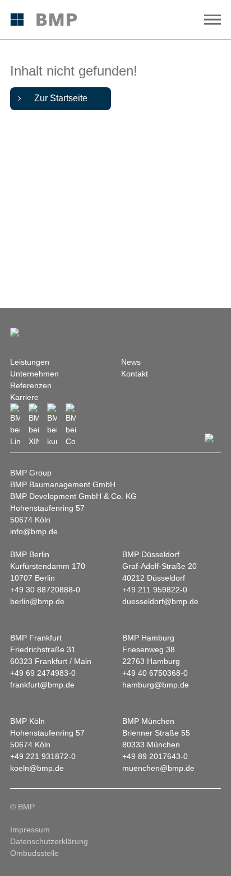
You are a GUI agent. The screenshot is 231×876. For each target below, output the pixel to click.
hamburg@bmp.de (155, 684)
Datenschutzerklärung (49, 841)
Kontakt (134, 373)
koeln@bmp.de (37, 768)
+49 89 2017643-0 (155, 756)
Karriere (24, 397)
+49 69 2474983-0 (43, 672)
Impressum (30, 829)
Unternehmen (34, 373)
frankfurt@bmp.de (42, 684)
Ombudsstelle (34, 853)
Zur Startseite (60, 98)
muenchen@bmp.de (158, 768)
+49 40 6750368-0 (155, 672)
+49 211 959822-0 (154, 589)
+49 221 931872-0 (43, 756)
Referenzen (31, 385)
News (131, 361)
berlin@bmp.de (37, 601)
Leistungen (29, 361)
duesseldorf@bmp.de (160, 601)
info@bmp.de (34, 531)
